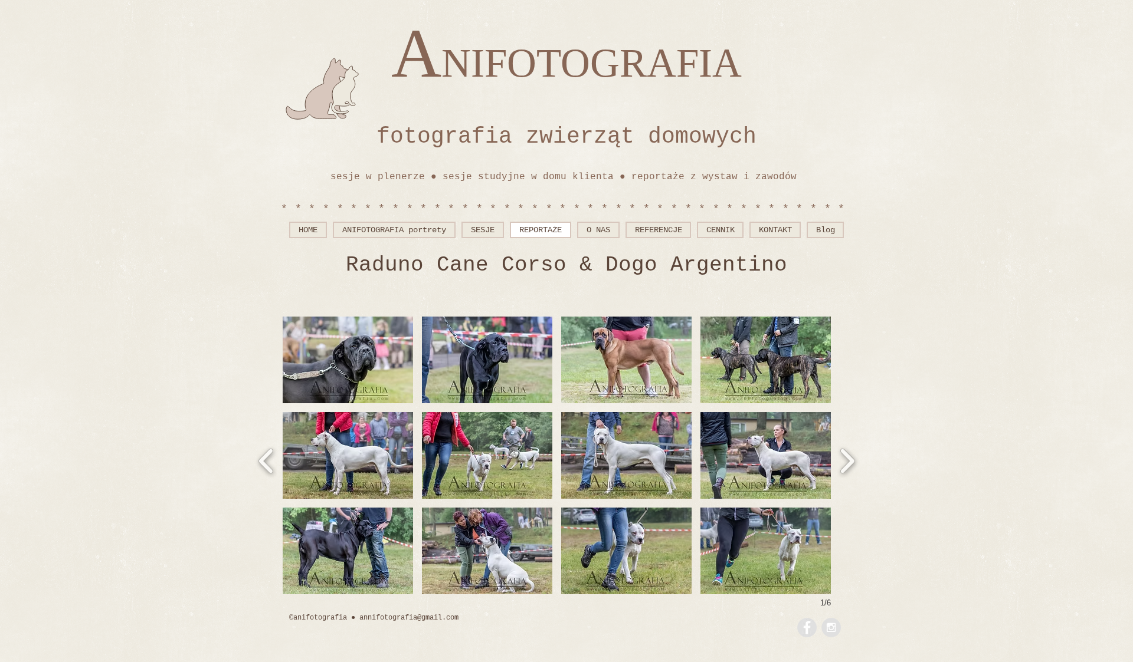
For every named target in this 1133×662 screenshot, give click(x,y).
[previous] (266, 459)
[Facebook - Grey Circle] (807, 627)
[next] (847, 459)
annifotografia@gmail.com (409, 618)
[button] (348, 360)
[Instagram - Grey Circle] (831, 627)
